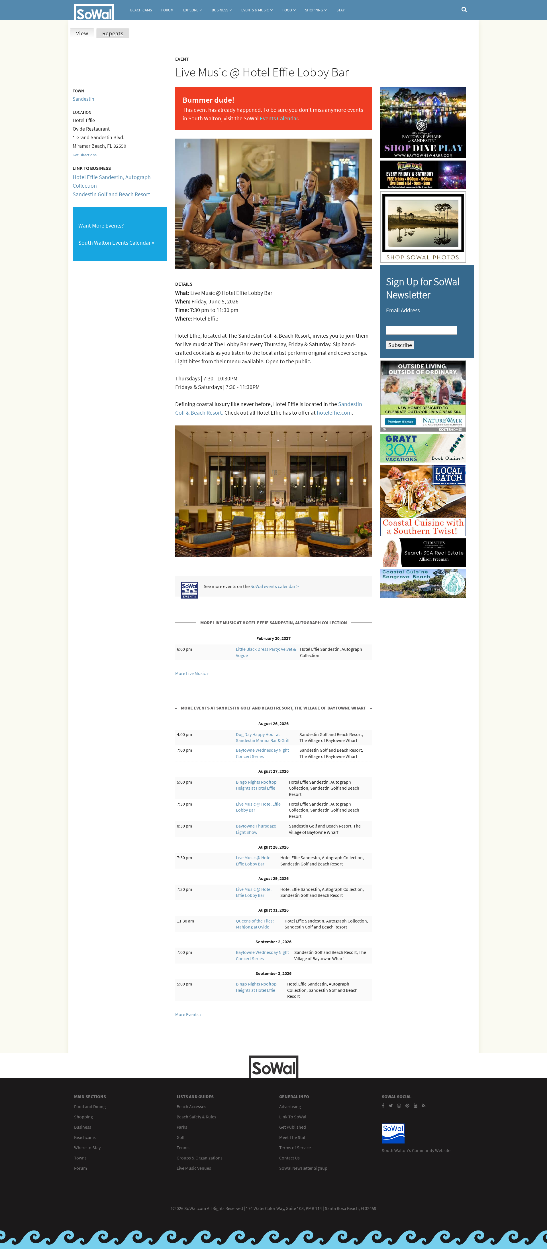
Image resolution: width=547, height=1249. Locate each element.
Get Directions (85, 154)
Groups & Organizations (200, 1158)
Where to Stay (87, 1147)
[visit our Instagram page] (399, 1105)
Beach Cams (141, 10)
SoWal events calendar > (274, 586)
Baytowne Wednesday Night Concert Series (262, 753)
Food (287, 10)
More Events (187, 1014)
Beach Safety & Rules (196, 1117)
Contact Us (289, 1158)
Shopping (314, 10)
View (85, 33)
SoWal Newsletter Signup (303, 1168)
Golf (181, 1137)
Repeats (112, 33)
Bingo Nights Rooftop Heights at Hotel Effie (256, 785)
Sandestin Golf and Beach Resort (111, 194)
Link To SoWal (292, 1117)
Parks (182, 1127)
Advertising (290, 1106)
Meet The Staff (293, 1137)
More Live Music (190, 673)
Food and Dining (90, 1106)
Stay (340, 10)
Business (220, 10)
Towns (80, 1158)
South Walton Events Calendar (114, 242)
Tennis (183, 1147)
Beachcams (85, 1137)
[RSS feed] (424, 1105)
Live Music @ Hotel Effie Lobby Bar (254, 861)
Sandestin (83, 99)
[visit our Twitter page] (391, 1105)
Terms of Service (295, 1147)
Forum (167, 10)
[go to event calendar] (189, 596)
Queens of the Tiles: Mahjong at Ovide (255, 924)
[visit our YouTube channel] (416, 1105)
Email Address (403, 310)
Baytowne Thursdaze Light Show (256, 829)
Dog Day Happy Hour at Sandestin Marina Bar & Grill (262, 737)
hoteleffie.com (334, 412)
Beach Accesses (191, 1106)
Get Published (292, 1127)
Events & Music (255, 10)
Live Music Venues (194, 1168)
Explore (190, 10)
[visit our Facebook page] (383, 1105)
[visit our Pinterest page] (407, 1105)
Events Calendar (279, 118)
